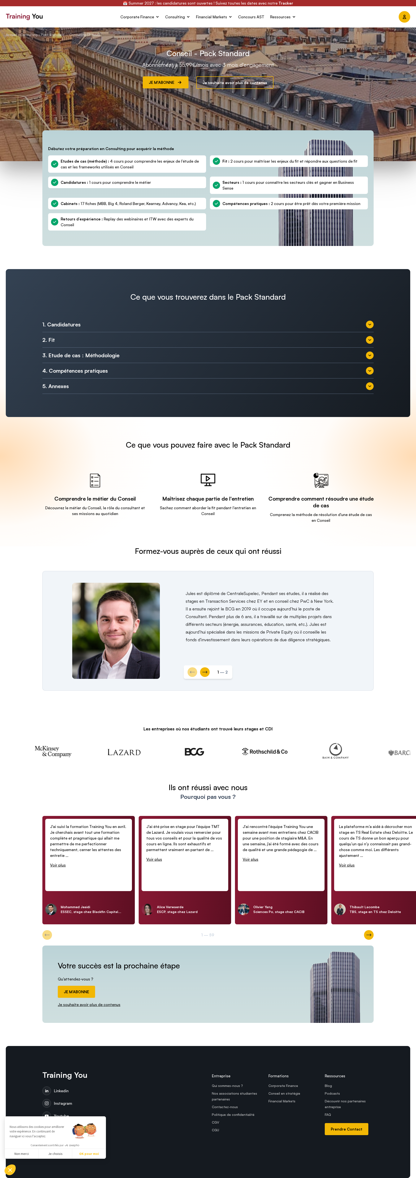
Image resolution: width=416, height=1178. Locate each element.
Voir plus (58, 865)
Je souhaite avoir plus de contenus (234, 82)
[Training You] (61, 17)
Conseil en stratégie (284, 1093)
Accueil (11, 35)
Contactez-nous (225, 1107)
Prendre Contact (346, 1129)
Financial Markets (281, 1101)
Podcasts (332, 1093)
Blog (328, 1086)
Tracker (286, 3)
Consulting (29, 35)
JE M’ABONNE (76, 991)
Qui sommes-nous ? (227, 1086)
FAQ (328, 1114)
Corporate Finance (283, 1086)
